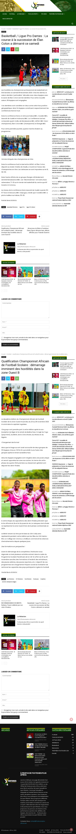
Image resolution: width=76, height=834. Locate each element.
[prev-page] (2, 290)
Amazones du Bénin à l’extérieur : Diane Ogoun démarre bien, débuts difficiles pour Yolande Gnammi (38, 230)
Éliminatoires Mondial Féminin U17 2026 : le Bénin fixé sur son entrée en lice (25, 281)
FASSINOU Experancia (58, 139)
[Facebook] (3, 49)
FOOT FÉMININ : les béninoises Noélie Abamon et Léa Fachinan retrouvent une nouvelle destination (41, 758)
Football (9, 29)
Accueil (3, 29)
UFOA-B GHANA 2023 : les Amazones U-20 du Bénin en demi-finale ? (63, 133)
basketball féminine (12, 207)
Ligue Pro (22, 207)
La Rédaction (21, 244)
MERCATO (63, 187)
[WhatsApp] (17, 49)
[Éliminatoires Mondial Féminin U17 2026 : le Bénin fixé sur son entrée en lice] (25, 272)
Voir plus (62, 78)
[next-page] (6, 290)
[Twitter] (8, 49)
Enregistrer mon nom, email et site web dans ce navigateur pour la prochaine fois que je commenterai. (24, 339)
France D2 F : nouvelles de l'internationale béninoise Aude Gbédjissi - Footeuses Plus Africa (61, 117)
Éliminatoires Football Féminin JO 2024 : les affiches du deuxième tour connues (63, 102)
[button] (72, 23)
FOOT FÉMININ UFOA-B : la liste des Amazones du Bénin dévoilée (41, 745)
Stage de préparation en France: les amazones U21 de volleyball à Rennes (63, 141)
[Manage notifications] (71, 829)
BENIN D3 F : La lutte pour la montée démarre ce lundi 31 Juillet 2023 (63, 94)
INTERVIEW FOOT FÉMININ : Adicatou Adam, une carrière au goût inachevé (63, 109)
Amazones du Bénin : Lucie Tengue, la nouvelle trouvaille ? (41, 735)
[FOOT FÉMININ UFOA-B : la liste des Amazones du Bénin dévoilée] (30, 745)
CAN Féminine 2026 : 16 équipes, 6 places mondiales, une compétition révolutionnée (8, 282)
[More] (39, 216)
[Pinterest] (12, 49)
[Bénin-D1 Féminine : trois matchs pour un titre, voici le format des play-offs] (41, 272)
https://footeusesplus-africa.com (26, 246)
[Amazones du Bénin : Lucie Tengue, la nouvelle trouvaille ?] (30, 735)
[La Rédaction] (9, 248)
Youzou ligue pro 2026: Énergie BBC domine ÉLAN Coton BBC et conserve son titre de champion (67, 41)
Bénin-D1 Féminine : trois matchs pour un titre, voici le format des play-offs (41, 281)
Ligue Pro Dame (31, 207)
